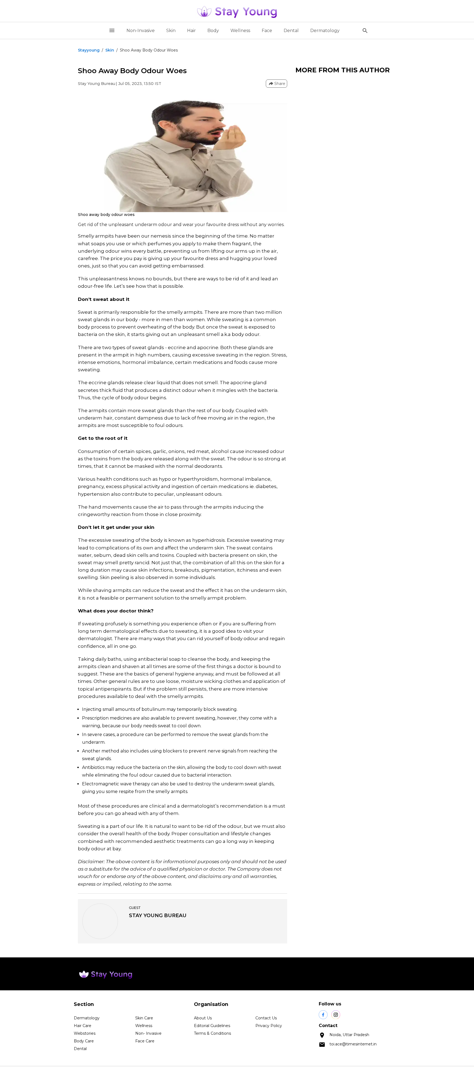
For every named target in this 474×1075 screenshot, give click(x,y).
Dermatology (325, 30)
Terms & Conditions (212, 1033)
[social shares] (323, 1014)
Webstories (84, 1033)
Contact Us (266, 1018)
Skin (171, 30)
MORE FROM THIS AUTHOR (342, 70)
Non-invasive (140, 30)
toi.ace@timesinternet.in (353, 1044)
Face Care (144, 1041)
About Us (203, 1018)
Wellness (240, 30)
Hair (191, 30)
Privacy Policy (268, 1025)
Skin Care (144, 1018)
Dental (291, 30)
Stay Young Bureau (96, 83)
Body (213, 30)
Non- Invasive (148, 1033)
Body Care (84, 1041)
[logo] (237, 11)
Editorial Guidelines (212, 1025)
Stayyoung (89, 50)
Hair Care (82, 1025)
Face (267, 30)
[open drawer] (112, 30)
